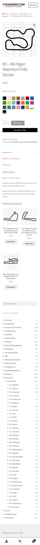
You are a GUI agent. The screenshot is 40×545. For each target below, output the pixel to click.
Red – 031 (27, 98)
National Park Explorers (12, 370)
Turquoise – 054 (27, 102)
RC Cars (7, 510)
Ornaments (8, 374)
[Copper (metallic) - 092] (18, 98)
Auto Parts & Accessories (13, 327)
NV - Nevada (14, 467)
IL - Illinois (13, 417)
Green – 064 (4, 102)
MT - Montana (14, 446)
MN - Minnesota (15, 442)
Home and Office (10, 363)
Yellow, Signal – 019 (27, 107)
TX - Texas (13, 492)
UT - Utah (13, 496)
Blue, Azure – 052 (32, 98)
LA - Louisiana (14, 431)
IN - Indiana (13, 421)
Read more (11, 241)
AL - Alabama (14, 385)
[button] (34, 25)
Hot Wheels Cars (10, 367)
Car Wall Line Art (10, 331)
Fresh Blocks (9, 349)
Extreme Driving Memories (13, 345)
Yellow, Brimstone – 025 (9, 102)
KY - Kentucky (14, 428)
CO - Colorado (14, 396)
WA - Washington (15, 503)
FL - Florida (13, 406)
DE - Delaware (14, 403)
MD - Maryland (14, 435)
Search (20, 541)
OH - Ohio (13, 475)
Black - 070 (4, 98)
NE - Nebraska (14, 453)
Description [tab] (6, 152)
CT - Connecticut (15, 399)
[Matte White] (32, 107)
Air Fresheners (9, 324)
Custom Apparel (10, 338)
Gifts (6, 356)
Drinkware (8, 342)
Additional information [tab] (10, 158)
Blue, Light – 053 (9, 107)
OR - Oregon (14, 478)
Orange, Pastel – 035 (23, 102)
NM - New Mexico (15, 464)
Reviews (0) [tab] (6, 165)
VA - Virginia (14, 500)
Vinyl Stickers (24, 14)
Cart (31, 539)
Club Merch (8, 334)
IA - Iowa (12, 413)
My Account (6, 541)
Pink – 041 (32, 102)
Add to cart (18, 123)
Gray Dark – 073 (4, 107)
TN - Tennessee (15, 489)
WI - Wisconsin (14, 507)
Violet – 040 (18, 102)
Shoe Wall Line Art (11, 514)
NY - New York (14, 471)
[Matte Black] (4, 112)
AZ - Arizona (14, 388)
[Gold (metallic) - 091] (13, 98)
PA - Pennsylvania (15, 482)
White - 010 (9, 98)
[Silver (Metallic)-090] (23, 98)
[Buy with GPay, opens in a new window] (20, 130)
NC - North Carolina (16, 449)
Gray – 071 (13, 107)
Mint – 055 (13, 102)
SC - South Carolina (16, 485)
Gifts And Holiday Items (12, 360)
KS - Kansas (13, 424)
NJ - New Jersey (15, 460)
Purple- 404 (23, 107)
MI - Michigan (14, 142)
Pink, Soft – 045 (18, 107)
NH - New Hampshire (16, 457)
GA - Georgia (14, 410)
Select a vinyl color (9, 91)
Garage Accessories (11, 352)
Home (7, 14)
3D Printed (8, 320)
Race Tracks (14, 14)
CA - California (14, 392)
